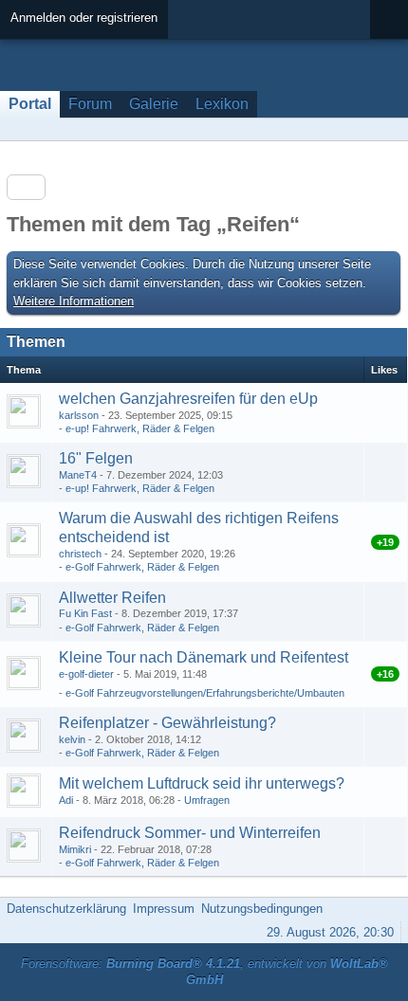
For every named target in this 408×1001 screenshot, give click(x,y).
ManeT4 (78, 475)
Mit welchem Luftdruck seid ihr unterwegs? (201, 783)
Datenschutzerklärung (66, 908)
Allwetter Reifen (112, 598)
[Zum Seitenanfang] (388, 908)
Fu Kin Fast (85, 613)
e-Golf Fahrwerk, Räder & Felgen (142, 567)
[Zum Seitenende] (388, 129)
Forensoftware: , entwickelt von (204, 971)
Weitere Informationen (73, 301)
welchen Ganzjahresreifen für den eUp (188, 399)
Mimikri (75, 849)
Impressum (164, 908)
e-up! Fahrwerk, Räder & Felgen (139, 428)
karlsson (79, 415)
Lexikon (222, 104)
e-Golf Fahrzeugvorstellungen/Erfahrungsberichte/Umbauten (204, 693)
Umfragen (207, 800)
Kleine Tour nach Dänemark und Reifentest (203, 657)
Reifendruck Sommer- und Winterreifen (190, 833)
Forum (90, 104)
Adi (66, 800)
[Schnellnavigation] (361, 129)
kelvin (72, 739)
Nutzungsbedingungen (262, 908)
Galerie (153, 104)
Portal (30, 104)
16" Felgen (96, 458)
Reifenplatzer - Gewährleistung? (167, 723)
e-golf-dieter (86, 674)
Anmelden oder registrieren (84, 17)
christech (80, 553)
